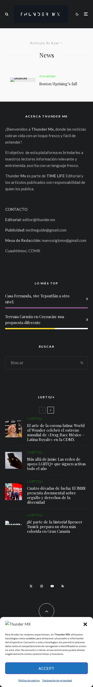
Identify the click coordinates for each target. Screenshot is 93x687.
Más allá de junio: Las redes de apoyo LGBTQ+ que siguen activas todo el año (56, 464)
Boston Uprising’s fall (58, 83)
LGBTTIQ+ (35, 418)
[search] (82, 363)
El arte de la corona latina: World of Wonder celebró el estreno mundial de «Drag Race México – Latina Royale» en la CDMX (56, 432)
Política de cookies (29, 680)
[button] (85, 624)
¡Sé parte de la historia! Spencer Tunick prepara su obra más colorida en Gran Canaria (54, 527)
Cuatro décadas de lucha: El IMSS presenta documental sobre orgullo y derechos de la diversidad (56, 495)
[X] (31, 586)
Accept (46, 668)
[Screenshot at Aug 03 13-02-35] (13, 428)
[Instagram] (41, 586)
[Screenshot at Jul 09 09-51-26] (13, 523)
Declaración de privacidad (57, 680)
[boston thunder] (22, 80)
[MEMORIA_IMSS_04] (13, 491)
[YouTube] (52, 586)
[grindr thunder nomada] (13, 460)
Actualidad (47, 76)
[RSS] (63, 586)
